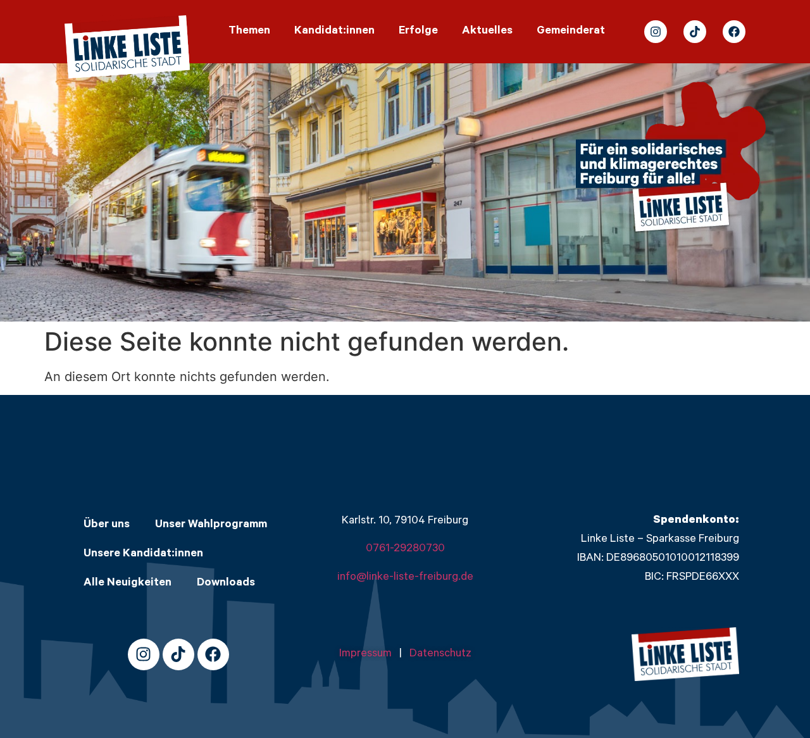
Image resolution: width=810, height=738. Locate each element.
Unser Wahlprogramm (211, 525)
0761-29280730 (405, 549)
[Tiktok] (694, 31)
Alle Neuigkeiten (127, 583)
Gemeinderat (571, 31)
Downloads (226, 583)
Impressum (369, 654)
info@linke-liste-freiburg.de (405, 578)
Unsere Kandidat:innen (143, 554)
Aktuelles (487, 31)
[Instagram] (655, 31)
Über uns (107, 525)
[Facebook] (734, 31)
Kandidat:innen (334, 31)
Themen (249, 31)
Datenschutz (440, 654)
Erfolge (418, 31)
